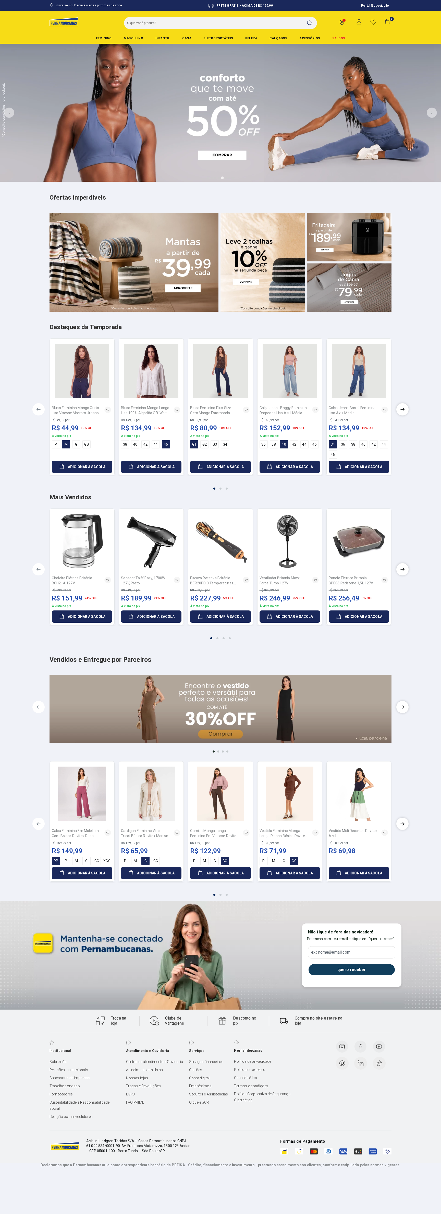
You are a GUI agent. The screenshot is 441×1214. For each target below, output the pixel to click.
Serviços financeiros (206, 1062)
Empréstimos (200, 1086)
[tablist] (220, 485)
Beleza (251, 38)
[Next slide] (432, 113)
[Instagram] (342, 1046)
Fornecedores (61, 1094)
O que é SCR (199, 1102)
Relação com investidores (71, 1117)
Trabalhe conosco (65, 1086)
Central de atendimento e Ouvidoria (154, 1062)
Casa (186, 38)
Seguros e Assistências (208, 1094)
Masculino (133, 38)
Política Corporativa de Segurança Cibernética (262, 1097)
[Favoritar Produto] (107, 409)
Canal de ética (245, 1078)
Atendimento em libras (144, 1070)
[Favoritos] (373, 22)
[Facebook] (360, 1046)
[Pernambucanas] (64, 21)
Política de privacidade (252, 1061)
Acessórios (309, 38)
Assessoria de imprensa (70, 1078)
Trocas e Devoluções (143, 1086)
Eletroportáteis (218, 38)
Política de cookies (249, 1070)
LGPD (130, 1094)
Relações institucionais (69, 1070)
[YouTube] (379, 1046)
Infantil (162, 38)
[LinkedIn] (360, 1063)
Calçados (278, 38)
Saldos (338, 38)
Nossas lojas (137, 1078)
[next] (402, 409)
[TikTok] (379, 1063)
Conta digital (199, 1078)
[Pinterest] (342, 1063)
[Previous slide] (9, 113)
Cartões (195, 1070)
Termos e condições (251, 1086)
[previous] (38, 409)
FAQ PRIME (135, 1102)
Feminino (104, 38)
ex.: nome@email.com (330, 952)
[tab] (208, 178)
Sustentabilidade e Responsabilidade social (80, 1105)
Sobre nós (58, 1062)
